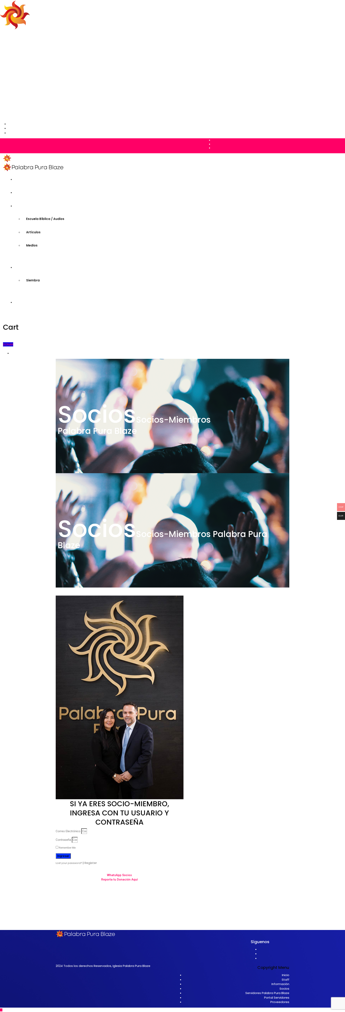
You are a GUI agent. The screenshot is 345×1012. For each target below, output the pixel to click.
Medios (21, 54)
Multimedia (17, 41)
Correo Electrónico (68, 831)
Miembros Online (21, 37)
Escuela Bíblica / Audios (35, 46)
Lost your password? (69, 863)
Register (90, 863)
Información (280, 984)
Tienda (13, 59)
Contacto (15, 68)
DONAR (8, 344)
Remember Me (67, 847)
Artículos (23, 50)
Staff (285, 979)
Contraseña (63, 840)
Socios (284, 988)
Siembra (23, 63)
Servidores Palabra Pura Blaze (267, 993)
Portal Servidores (276, 997)
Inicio (12, 32)
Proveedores (279, 1002)
